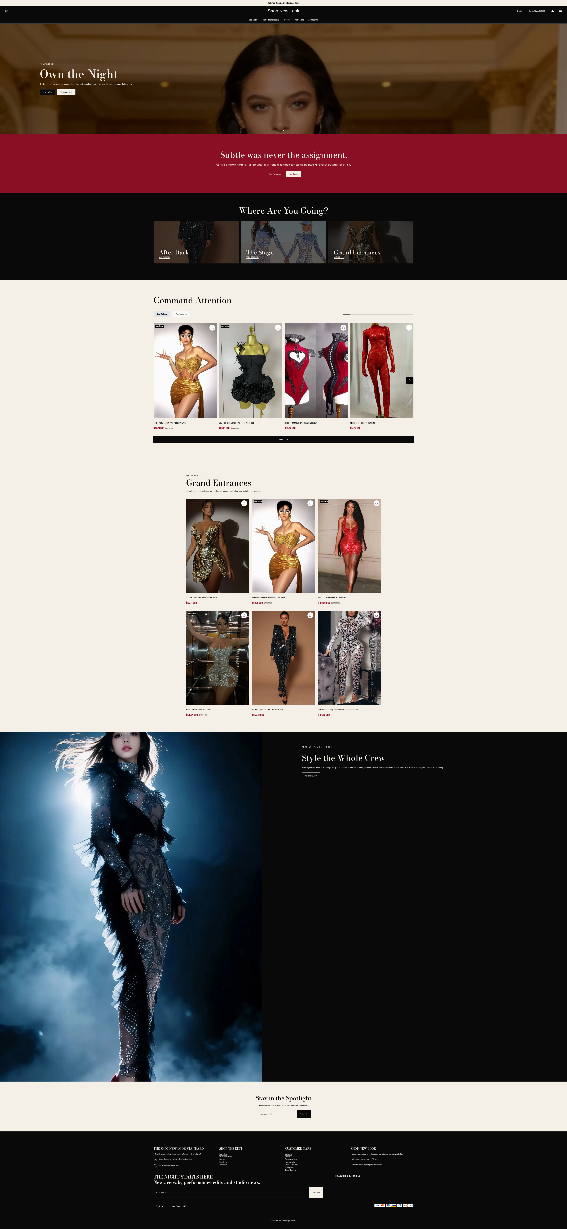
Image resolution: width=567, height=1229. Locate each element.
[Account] (553, 11)
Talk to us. (375, 1159)
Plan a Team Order (311, 776)
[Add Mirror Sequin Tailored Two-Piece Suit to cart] (310, 615)
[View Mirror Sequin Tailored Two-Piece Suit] (283, 658)
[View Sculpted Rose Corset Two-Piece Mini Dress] (250, 370)
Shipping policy (290, 1162)
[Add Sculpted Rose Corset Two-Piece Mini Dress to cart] (278, 328)
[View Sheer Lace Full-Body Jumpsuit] (381, 370)
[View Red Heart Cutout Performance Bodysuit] (316, 370)
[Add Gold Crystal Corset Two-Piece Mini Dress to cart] (212, 328)
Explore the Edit (339, 257)
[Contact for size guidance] (155, 1166)
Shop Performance (275, 174)
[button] (6, 11)
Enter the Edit (47, 92)
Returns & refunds (291, 1164)
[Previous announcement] (154, 3)
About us (288, 1156)
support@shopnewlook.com (373, 1164)
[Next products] (409, 380)
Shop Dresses (293, 174)
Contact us (288, 1154)
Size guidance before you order (169, 1165)
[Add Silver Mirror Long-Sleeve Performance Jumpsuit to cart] (376, 615)
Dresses (222, 1159)
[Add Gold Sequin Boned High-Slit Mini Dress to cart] (244, 503)
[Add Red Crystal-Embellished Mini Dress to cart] (376, 503)
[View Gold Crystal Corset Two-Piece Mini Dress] (185, 370)
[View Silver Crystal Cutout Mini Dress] (217, 658)
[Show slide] (283, 130)
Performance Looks (66, 92)
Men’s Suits (223, 1162)
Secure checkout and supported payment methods (175, 1159)
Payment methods (291, 1159)
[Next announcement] (413, 3)
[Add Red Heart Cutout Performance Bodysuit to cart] (343, 328)
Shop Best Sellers (164, 257)
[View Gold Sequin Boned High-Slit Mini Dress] (217, 546)
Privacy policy (289, 1167)
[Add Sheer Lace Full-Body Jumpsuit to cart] (409, 328)
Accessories (223, 1164)
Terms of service (290, 1170)
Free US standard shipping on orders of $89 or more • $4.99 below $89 (178, 1154)
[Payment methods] (155, 1160)
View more (283, 439)
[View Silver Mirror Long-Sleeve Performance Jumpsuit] (349, 658)
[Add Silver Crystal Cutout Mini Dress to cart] (244, 615)
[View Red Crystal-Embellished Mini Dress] (349, 546)
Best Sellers (223, 1154)
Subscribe (304, 1114)
